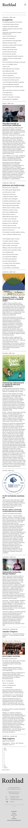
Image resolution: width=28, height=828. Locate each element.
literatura (5, 17)
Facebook (12, 801)
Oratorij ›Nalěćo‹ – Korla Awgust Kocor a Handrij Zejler (13, 299)
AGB (14, 816)
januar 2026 (13, 736)
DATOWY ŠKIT (14, 815)
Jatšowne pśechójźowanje (13, 185)
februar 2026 (14, 629)
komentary (5, 557)
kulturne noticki (7, 641)
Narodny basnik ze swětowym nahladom (11, 124)
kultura (4, 470)
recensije (5, 353)
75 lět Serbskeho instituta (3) (13, 497)
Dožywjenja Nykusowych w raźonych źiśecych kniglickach (13, 384)
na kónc (6, 767)
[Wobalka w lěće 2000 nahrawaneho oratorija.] (13, 284)
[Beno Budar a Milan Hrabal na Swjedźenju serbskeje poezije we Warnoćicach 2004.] (13, 113)
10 (4, 764)
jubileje (4, 103)
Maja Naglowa (8, 738)
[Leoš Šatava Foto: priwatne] (13, 564)
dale (5, 766)
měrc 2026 (12, 17)
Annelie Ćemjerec (10, 631)
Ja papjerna (7, 20)
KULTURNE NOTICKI (11, 656)
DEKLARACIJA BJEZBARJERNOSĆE (14, 820)
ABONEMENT (14, 811)
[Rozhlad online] (9, 3)
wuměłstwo (5, 629)
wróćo (5, 749)
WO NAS (14, 813)
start (5, 748)
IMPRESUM (14, 818)
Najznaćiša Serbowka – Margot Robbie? (12, 573)
